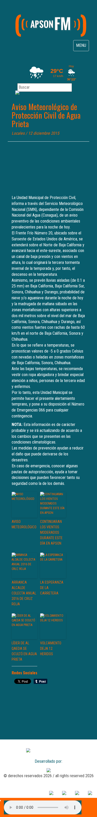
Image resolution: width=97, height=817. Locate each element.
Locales (18, 133)
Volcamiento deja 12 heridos (50, 648)
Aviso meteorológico (24, 524)
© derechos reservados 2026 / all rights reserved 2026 (49, 775)
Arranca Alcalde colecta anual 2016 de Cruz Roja (24, 593)
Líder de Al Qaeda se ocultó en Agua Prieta (24, 651)
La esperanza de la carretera (51, 587)
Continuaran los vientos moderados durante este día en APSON (51, 532)
